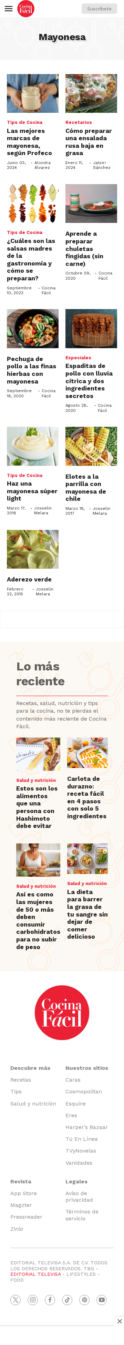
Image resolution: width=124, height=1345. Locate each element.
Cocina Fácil (48, 290)
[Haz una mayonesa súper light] (33, 446)
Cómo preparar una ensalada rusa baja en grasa (88, 142)
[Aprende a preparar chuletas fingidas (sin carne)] (91, 203)
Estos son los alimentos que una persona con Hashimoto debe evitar (37, 807)
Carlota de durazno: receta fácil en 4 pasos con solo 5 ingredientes (86, 797)
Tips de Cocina (24, 122)
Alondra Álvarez (42, 165)
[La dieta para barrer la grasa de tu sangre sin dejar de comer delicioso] (87, 858)
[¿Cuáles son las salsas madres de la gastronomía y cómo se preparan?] (33, 203)
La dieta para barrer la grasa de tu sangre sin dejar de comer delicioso (87, 914)
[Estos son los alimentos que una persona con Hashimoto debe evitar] (38, 754)
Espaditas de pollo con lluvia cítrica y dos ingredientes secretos (89, 380)
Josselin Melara (43, 510)
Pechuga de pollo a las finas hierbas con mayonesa (31, 370)
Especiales (78, 357)
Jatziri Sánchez (102, 165)
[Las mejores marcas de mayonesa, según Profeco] (33, 93)
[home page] (25, 8)
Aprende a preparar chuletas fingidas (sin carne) (84, 248)
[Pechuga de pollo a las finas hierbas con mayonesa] (33, 328)
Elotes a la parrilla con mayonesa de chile (85, 488)
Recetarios (78, 122)
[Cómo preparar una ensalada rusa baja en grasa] (91, 93)
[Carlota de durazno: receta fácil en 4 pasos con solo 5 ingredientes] (87, 753)
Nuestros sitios (86, 1068)
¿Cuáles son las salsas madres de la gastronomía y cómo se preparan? (31, 259)
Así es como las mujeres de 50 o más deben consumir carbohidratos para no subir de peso (38, 920)
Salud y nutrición (36, 780)
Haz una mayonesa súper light (32, 491)
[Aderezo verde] (33, 549)
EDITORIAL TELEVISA (35, 1274)
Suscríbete (99, 8)
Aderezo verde (29, 579)
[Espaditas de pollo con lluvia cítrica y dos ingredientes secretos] (91, 328)
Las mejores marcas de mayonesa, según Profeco (29, 142)
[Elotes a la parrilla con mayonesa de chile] (91, 446)
